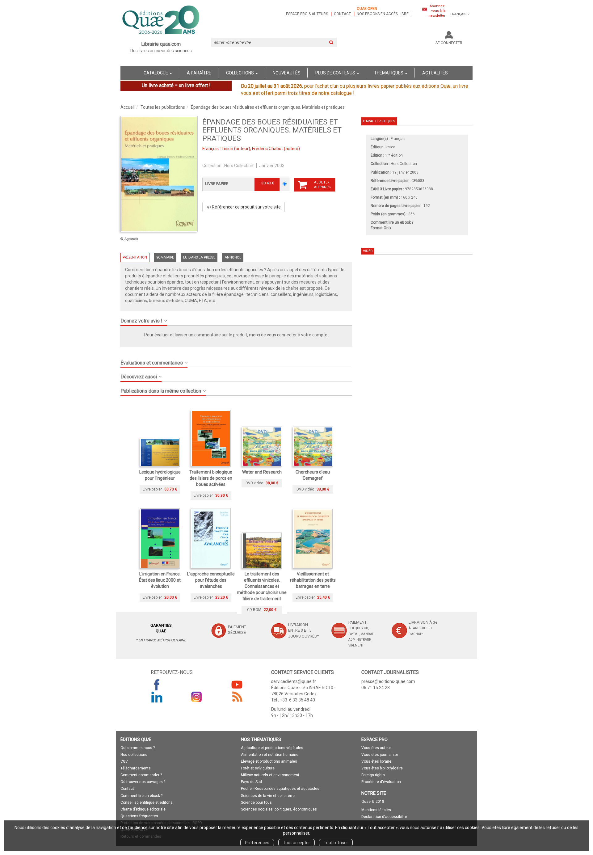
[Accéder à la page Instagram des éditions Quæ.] (197, 697)
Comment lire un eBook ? (392, 222)
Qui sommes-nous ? (137, 748)
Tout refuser (336, 842)
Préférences (257, 842)
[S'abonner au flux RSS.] (237, 697)
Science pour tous (256, 802)
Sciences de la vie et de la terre (268, 796)
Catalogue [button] (156, 72)
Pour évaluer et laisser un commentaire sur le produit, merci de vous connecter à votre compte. (236, 334)
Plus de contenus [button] (335, 72)
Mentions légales (376, 810)
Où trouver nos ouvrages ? (142, 782)
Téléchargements (135, 768)
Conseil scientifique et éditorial (147, 802)
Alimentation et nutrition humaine (269, 754)
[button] (159, 174)
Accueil (127, 107)
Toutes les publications (163, 107)
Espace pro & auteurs (307, 14)
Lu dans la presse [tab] (199, 257)
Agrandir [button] (131, 239)
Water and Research (262, 472)
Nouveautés (287, 72)
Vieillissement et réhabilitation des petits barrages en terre (313, 580)
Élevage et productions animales (269, 761)
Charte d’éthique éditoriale (143, 809)
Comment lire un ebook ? (141, 796)
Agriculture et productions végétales (272, 748)
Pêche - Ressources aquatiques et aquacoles (280, 788)
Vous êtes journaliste (379, 754)
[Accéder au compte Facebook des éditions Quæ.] (157, 684)
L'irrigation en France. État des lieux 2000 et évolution (160, 580)
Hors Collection (238, 165)
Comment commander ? (141, 775)
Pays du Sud (251, 782)
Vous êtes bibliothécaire (382, 768)
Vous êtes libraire (376, 761)
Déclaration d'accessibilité (384, 817)
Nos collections (133, 754)
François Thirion (217, 148)
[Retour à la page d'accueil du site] (161, 20)
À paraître (199, 72)
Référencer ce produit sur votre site (246, 206)
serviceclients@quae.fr (293, 681)
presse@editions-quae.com (388, 681)
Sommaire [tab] (165, 257)
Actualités (435, 72)
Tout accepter (296, 842)
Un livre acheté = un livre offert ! (176, 85)
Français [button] (458, 14)
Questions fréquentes (139, 816)
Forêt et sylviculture (258, 768)
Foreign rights (373, 775)
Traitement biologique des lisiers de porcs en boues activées (210, 478)
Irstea (390, 147)
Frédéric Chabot (267, 148)
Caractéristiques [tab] (379, 121)
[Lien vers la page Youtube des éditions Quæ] (237, 684)
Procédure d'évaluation (381, 782)
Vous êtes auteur (376, 748)
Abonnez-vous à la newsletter (436, 11)
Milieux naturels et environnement (270, 775)
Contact (342, 14)
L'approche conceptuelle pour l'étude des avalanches (211, 580)
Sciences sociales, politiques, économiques (279, 809)
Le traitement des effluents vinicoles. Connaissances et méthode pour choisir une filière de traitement (262, 586)
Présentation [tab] (135, 257)
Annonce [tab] (233, 257)
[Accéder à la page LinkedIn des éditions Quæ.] (157, 697)
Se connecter (448, 43)
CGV (124, 761)
